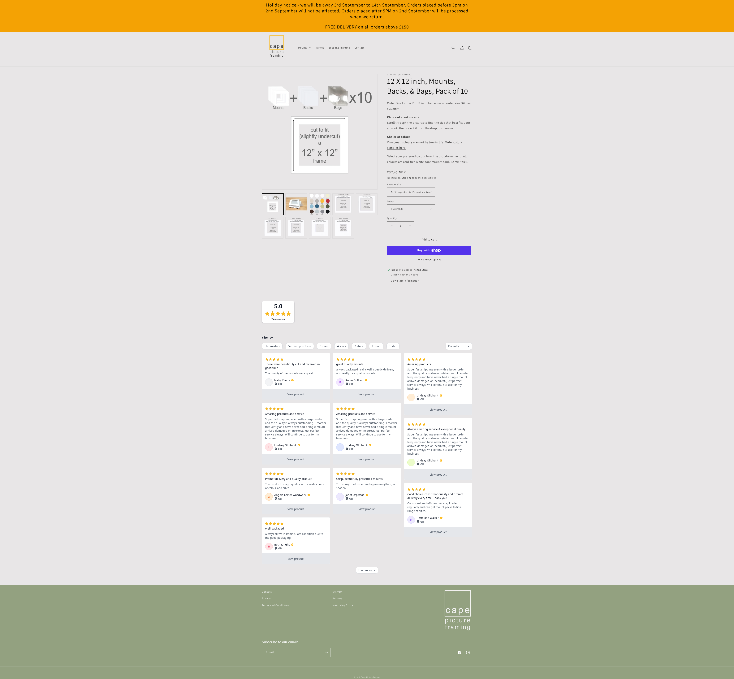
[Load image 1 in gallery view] (272, 204)
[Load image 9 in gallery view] (343, 228)
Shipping (407, 177)
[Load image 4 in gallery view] (343, 204)
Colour (390, 201)
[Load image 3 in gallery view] (319, 204)
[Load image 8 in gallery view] (319, 228)
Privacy (266, 598)
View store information (405, 280)
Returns (337, 598)
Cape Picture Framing (370, 677)
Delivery (337, 591)
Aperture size (394, 184)
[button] (304, 48)
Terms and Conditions (275, 605)
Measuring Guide (342, 605)
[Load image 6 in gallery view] (272, 228)
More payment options (429, 259)
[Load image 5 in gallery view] (367, 204)
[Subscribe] (326, 652)
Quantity (392, 218)
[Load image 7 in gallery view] (296, 228)
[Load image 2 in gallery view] (296, 204)
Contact (267, 591)
